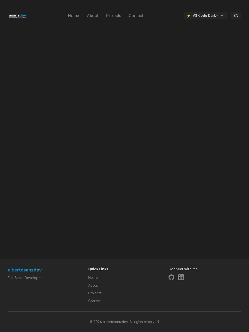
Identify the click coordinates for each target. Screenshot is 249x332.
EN (236, 15)
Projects (113, 15)
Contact (136, 15)
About (92, 15)
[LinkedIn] (181, 277)
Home (73, 15)
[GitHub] (171, 277)
